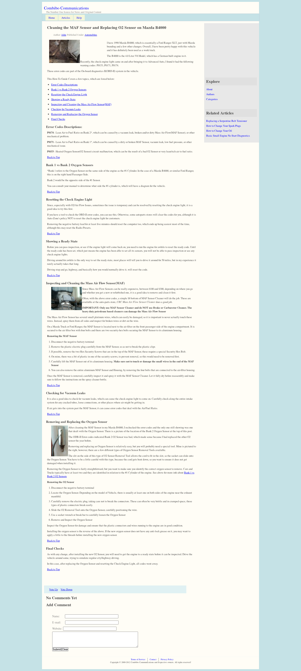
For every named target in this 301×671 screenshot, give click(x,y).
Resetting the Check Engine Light (69, 94)
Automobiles (91, 34)
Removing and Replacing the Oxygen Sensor (74, 114)
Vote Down (66, 589)
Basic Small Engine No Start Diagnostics (228, 135)
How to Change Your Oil (219, 130)
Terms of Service (138, 659)
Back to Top (53, 157)
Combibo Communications (66, 8)
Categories (212, 99)
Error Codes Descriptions (64, 84)
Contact (153, 659)
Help (79, 17)
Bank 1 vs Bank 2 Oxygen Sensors (68, 89)
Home (52, 17)
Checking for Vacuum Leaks (66, 109)
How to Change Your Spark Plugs (223, 126)
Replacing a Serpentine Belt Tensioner (226, 121)
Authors (210, 94)
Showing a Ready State (63, 99)
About (209, 89)
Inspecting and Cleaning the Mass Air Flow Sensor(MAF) (81, 104)
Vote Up (53, 589)
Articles (65, 17)
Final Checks (58, 119)
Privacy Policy (167, 659)
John (63, 34)
